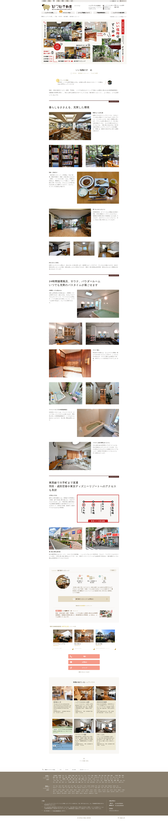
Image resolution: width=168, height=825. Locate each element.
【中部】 (116, 775)
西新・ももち (114, 782)
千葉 (56, 16)
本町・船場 (106, 778)
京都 (70, 778)
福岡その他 (121, 782)
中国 (67, 1)
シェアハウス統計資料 (118, 12)
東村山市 (86, 793)
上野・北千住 (79, 786)
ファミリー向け (67, 12)
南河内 (84, 780)
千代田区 (91, 791)
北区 (108, 789)
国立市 (54, 793)
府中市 (86, 791)
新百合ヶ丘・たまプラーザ (88, 787)
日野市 (69, 793)
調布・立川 (65, 787)
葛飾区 (119, 789)
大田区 (67, 789)
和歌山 (82, 778)
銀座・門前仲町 (108, 786)
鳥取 (118, 780)
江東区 (123, 789)
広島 (109, 780)
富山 (72, 777)
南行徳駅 (66, 16)
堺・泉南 (80, 780)
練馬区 (87, 789)
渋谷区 (91, 789)
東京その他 (118, 787)
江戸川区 (104, 789)
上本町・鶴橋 (56, 780)
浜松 (105, 777)
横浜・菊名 (71, 787)
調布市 (73, 791)
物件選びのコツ (107, 7)
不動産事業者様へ (101, 12)
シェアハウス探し (49, 12)
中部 (58, 1)
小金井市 (100, 791)
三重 (66, 777)
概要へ (113, 570)
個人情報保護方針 (57, 810)
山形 (76, 775)
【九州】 (70, 782)
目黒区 (95, 789)
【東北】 (70, 775)
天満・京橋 (116, 778)
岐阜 (57, 777)
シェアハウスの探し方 (109, 5)
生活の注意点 (107, 8)
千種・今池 (84, 777)
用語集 (117, 7)
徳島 (115, 780)
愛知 (120, 775)
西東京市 (59, 793)
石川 (63, 777)
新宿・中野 (61, 786)
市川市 (60, 16)
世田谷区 (55, 789)
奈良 (76, 778)
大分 (76, 782)
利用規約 (111, 808)
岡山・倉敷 (55, 782)
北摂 (69, 780)
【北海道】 (55, 775)
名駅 (75, 777)
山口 (121, 780)
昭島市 (77, 793)
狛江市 (73, 793)
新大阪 (111, 778)
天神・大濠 (98, 782)
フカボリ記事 (94, 73)
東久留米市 (64, 793)
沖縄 (79, 782)
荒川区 (115, 789)
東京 (92, 775)
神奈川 (95, 775)
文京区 (57, 791)
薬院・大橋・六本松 (106, 782)
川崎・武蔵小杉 (78, 787)
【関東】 (89, 775)
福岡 (73, 782)
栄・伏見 (79, 777)
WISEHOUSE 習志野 (102, 702)
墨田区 (61, 791)
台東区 (99, 789)
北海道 (44, 1)
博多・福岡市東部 (91, 782)
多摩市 (117, 791)
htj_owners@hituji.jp (119, 805)
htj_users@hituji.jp (119, 803)
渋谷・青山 (55, 786)
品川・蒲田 (73, 786)
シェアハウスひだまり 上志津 (82, 702)
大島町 (96, 793)
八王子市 (122, 791)
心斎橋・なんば (95, 778)
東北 (49, 1)
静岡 (54, 777)
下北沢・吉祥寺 (86, 786)
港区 (54, 791)
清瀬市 (108, 791)
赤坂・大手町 (101, 786)
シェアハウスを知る (95, 5)
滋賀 (79, 778)
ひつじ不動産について (84, 12)
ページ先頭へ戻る (84, 760)
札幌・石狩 (64, 775)
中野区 (79, 789)
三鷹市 (65, 791)
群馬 (112, 775)
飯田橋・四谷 (94, 786)
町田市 (104, 791)
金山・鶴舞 (90, 777)
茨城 (108, 775)
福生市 (81, 793)
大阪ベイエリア (63, 780)
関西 (63, 1)
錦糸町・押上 (116, 786)
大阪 (67, 778)
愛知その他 (115, 777)
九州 (72, 1)
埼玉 (102, 775)
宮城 (73, 775)
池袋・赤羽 (67, 786)
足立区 (83, 789)
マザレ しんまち (100, 734)
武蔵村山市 (91, 793)
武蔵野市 (78, 791)
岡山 (112, 780)
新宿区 (71, 789)
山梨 (60, 777)
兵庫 (73, 778)
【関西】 (64, 778)
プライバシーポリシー (114, 810)
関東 (54, 1)
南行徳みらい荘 (57, 702)
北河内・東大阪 (74, 780)
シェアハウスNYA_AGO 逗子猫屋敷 (62, 729)
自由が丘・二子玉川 (57, 787)
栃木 (105, 775)
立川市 (95, 791)
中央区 (69, 791)
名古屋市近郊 (96, 777)
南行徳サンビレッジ (74, 16)
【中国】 (105, 780)
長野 (123, 775)
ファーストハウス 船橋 (80, 734)
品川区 (111, 789)
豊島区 (75, 789)
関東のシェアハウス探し (47, 16)
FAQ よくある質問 (120, 5)
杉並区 (59, 789)
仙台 (82, 775)
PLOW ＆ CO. (57, 745)
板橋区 (63, 789)
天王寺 (101, 778)
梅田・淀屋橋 (88, 778)
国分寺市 (113, 791)
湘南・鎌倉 (97, 787)
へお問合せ (83, 599)
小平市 (82, 791)
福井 (69, 777)
